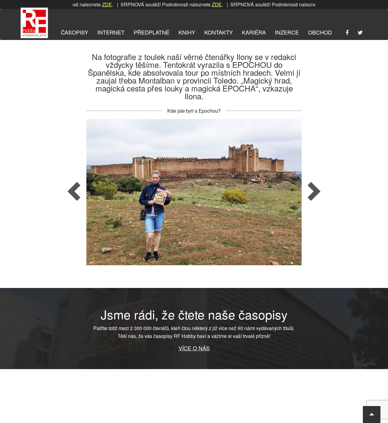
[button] (371, 414)
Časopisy (74, 32)
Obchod (320, 32)
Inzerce (287, 32)
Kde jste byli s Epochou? (194, 110)
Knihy (187, 32)
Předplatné (151, 32)
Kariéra (254, 32)
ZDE (98, 4)
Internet (111, 32)
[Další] (269, 192)
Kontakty (218, 32)
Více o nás (194, 348)
